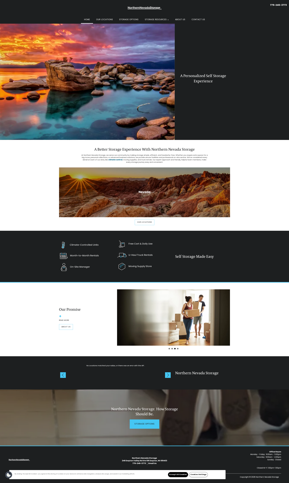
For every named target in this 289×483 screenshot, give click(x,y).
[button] (144, 222)
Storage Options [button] (144, 424)
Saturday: (260, 457)
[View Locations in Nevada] (144, 192)
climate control (115, 160)
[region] (117, 474)
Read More (64, 320)
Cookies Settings (198, 474)
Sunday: (270, 460)
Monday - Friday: (257, 454)
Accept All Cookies (178, 474)
